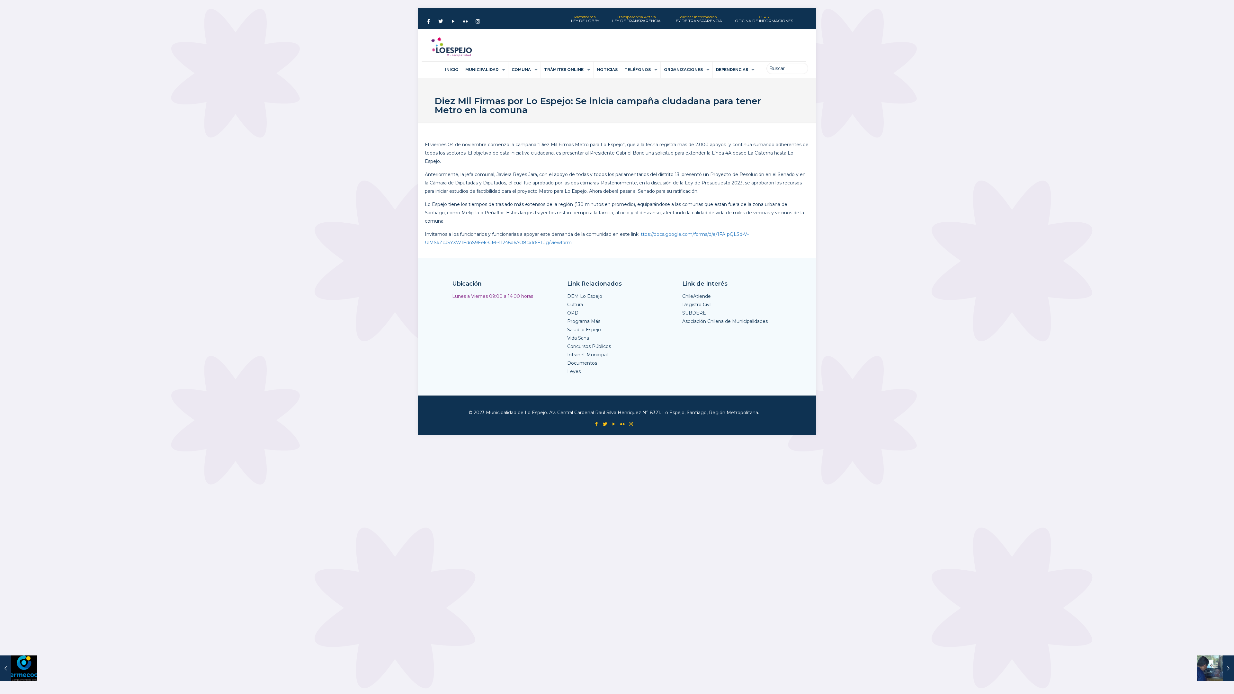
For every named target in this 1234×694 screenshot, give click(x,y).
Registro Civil (696, 304)
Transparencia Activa (636, 19)
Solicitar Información (698, 19)
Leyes (574, 371)
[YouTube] (453, 21)
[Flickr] (465, 21)
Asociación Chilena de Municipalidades (725, 321)
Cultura (575, 304)
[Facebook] (428, 21)
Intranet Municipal (587, 355)
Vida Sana (578, 338)
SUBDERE (694, 313)
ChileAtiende (696, 296)
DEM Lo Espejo (584, 296)
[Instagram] (477, 21)
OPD (572, 313)
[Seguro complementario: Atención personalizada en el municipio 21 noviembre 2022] (18, 668)
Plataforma (585, 19)
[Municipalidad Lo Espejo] (451, 46)
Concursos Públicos (589, 346)
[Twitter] (440, 21)
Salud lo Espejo (584, 330)
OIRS (764, 19)
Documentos (582, 363)
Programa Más (583, 321)
